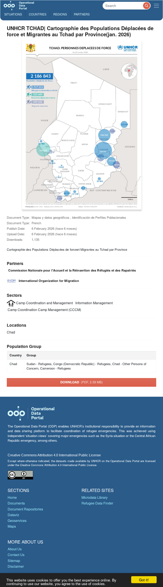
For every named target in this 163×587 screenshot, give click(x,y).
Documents (16, 503)
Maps (12, 526)
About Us (15, 548)
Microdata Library (95, 497)
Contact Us (16, 554)
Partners (82, 14)
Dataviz (13, 514)
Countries (37, 14)
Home (12, 497)
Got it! (144, 579)
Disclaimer (16, 566)
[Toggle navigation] (156, 5)
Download (81, 382)
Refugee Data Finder (97, 503)
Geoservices (17, 520)
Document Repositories (25, 509)
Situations (13, 14)
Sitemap (14, 560)
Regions (60, 14)
